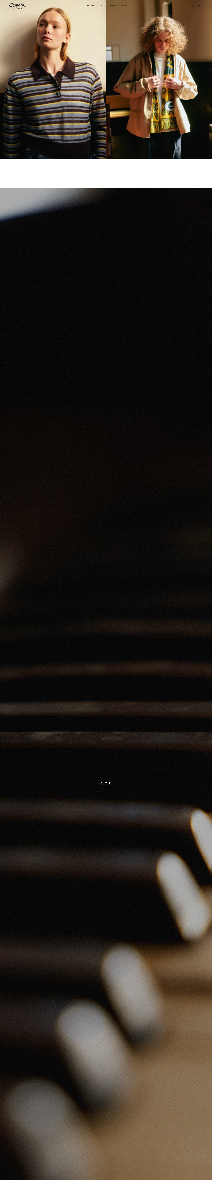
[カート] (204, 5)
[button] (101, 6)
